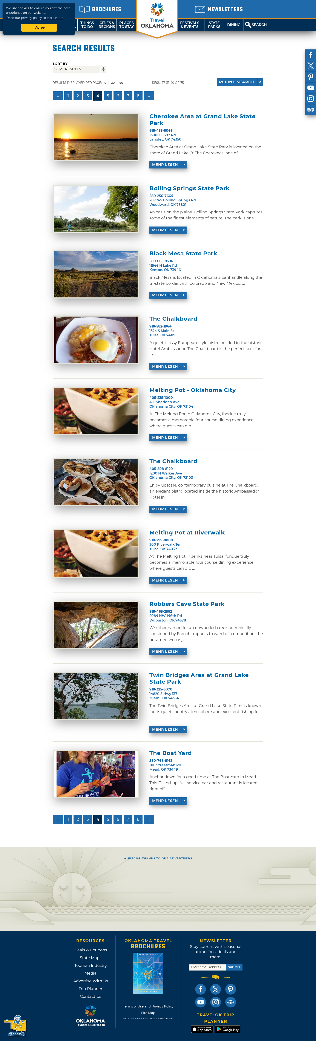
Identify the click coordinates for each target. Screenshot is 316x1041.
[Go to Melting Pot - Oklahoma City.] (96, 411)
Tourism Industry (90, 965)
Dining (233, 25)
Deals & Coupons (90, 950)
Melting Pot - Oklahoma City (192, 390)
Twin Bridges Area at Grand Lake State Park (199, 678)
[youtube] (310, 87)
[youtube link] (200, 1002)
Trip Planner (90, 988)
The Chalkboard (173, 318)
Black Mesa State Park (183, 253)
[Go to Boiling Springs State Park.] (96, 209)
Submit (234, 967)
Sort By (60, 63)
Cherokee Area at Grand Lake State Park (202, 119)
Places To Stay (126, 25)
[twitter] (310, 65)
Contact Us (90, 996)
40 (121, 83)
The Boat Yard (170, 753)
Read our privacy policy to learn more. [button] (35, 18)
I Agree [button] (39, 27)
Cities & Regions (107, 25)
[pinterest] (310, 76)
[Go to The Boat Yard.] (96, 774)
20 (113, 83)
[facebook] (310, 54)
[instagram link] (215, 1002)
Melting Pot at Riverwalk (187, 532)
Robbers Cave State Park (187, 604)
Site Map (148, 1013)
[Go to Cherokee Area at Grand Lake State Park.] (96, 137)
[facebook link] (200, 989)
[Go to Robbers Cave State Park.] (96, 625)
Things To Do (87, 25)
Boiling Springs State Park (189, 188)
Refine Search (237, 82)
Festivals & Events (189, 25)
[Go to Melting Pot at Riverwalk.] (96, 553)
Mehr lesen (165, 165)
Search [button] (259, 25)
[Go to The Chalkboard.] (96, 339)
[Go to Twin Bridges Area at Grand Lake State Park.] (96, 696)
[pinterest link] (230, 989)
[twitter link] (215, 989)
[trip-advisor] (310, 109)
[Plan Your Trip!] (15, 1026)
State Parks (214, 25)
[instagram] (310, 98)
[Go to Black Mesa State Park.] (96, 274)
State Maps (90, 957)
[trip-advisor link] (230, 1002)
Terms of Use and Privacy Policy (148, 1006)
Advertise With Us (90, 981)
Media (90, 973)
